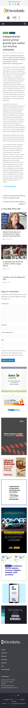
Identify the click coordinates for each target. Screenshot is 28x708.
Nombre (4, 325)
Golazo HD (5, 32)
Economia (3, 663)
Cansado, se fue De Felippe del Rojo (14, 278)
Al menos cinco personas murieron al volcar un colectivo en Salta (14, 197)
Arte (2, 666)
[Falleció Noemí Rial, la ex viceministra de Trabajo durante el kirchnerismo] (14, 213)
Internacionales (5, 669)
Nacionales (12, 32)
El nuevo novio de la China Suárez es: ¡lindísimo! (14, 203)
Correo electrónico (7, 332)
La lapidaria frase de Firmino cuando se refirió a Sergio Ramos (13, 264)
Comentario (5, 303)
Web (2, 340)
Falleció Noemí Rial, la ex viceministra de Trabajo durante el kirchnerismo (12, 234)
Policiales (3, 656)
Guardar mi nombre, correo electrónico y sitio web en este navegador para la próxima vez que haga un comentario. (13, 353)
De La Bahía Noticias (19, 53)
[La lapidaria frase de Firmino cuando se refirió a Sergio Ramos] (14, 246)
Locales (3, 649)
